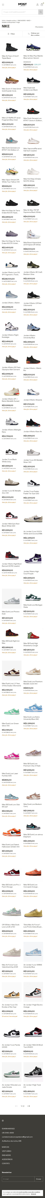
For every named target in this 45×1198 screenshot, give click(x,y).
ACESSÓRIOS (7, 1159)
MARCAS (5, 1147)
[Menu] (3, 5)
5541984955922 (8, 1129)
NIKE (28, 20)
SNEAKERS (21, 20)
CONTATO (6, 1163)
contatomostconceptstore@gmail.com (17, 1137)
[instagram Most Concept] (3, 1121)
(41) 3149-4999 (8, 1133)
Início (3, 20)
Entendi (33, 1194)
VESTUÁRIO (6, 1151)
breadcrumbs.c (11, 20)
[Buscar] (40, 12)
